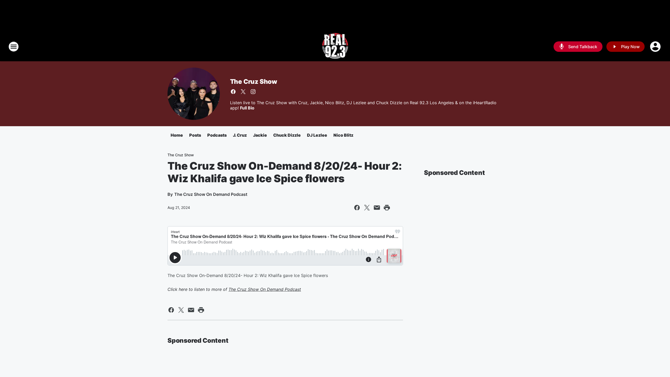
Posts (195, 135)
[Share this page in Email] (377, 207)
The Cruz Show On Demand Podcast (264, 289)
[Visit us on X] (243, 91)
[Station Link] (335, 46)
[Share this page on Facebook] (357, 207)
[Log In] (656, 46)
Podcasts (217, 135)
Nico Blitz (343, 135)
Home (177, 135)
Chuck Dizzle (287, 135)
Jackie (260, 135)
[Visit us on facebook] (233, 91)
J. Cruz (240, 135)
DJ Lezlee (317, 135)
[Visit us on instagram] (253, 91)
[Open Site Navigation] (13, 46)
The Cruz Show (253, 81)
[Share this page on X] (367, 207)
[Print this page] (386, 207)
